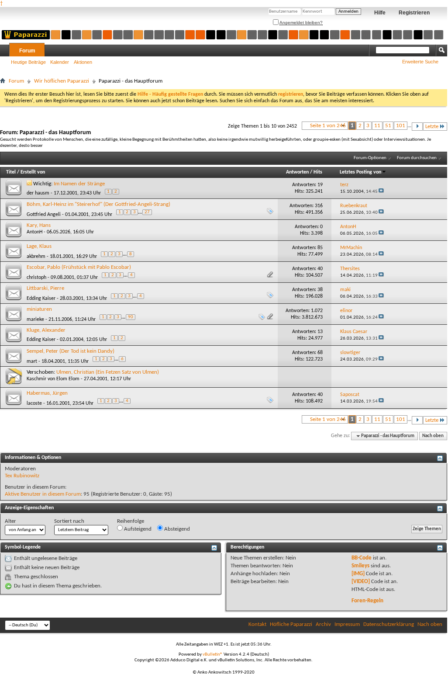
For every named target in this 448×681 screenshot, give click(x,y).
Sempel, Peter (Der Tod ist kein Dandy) (70, 351)
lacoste (34, 403)
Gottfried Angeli (44, 214)
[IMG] (358, 574)
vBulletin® (213, 654)
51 (388, 126)
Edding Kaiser (41, 298)
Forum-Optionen (370, 158)
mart (32, 361)
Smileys (360, 566)
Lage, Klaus (39, 246)
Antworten (297, 172)
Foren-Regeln (367, 601)
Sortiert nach (69, 521)
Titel (11, 172)
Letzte (431, 126)
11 (377, 126)
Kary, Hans (39, 225)
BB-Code (362, 558)
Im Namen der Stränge (79, 184)
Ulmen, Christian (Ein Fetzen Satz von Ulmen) (107, 372)
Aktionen (83, 62)
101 (400, 126)
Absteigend (176, 529)
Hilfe (380, 13)
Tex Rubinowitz (22, 476)
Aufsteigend (137, 529)
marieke (35, 319)
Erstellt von (33, 172)
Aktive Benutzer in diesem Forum (43, 494)
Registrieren (414, 13)
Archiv (323, 624)
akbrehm (36, 256)
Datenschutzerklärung (388, 624)
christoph (36, 277)
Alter (10, 521)
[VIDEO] (361, 581)
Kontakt (257, 624)
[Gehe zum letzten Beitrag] (381, 191)
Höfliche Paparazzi (291, 624)
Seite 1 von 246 (328, 126)
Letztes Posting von (360, 172)
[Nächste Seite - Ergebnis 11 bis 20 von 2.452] (417, 126)
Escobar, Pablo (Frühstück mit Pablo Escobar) (79, 267)
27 (147, 212)
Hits (318, 172)
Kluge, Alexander (46, 330)
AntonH (34, 232)
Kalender (59, 62)
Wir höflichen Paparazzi (61, 81)
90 (130, 317)
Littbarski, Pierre (45, 288)
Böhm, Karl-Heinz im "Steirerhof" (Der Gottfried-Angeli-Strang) (98, 204)
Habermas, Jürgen (47, 393)
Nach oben (433, 436)
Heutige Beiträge (28, 62)
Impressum (347, 624)
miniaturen (39, 309)
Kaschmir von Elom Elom (53, 379)
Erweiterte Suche (420, 61)
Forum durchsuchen (417, 158)
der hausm (38, 193)
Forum (27, 51)
